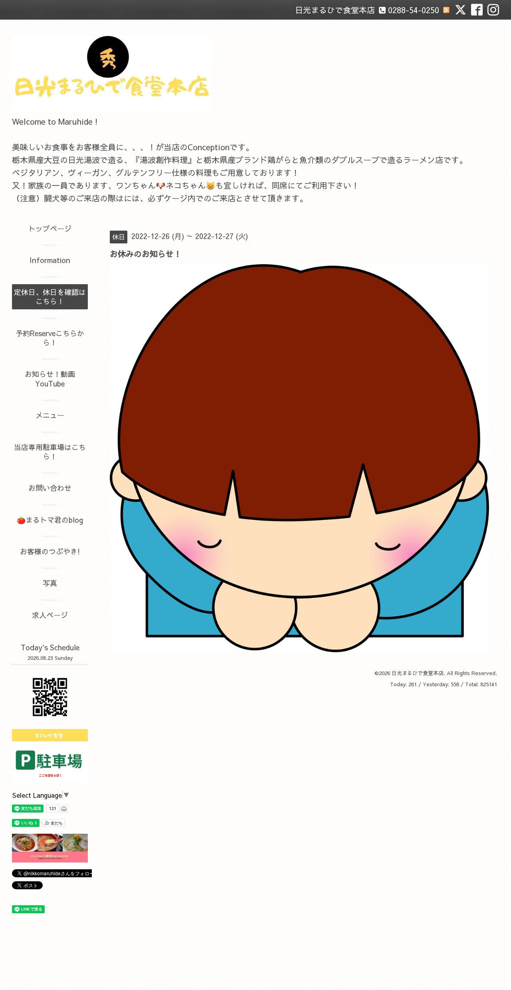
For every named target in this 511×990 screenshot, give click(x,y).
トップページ (49, 228)
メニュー (50, 415)
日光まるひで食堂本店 (418, 673)
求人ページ (50, 615)
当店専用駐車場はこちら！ (50, 451)
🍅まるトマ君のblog (50, 520)
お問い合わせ (49, 488)
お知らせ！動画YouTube (50, 378)
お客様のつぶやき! (50, 551)
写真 (50, 583)
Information (50, 260)
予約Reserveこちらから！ (50, 337)
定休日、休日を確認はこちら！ (50, 296)
